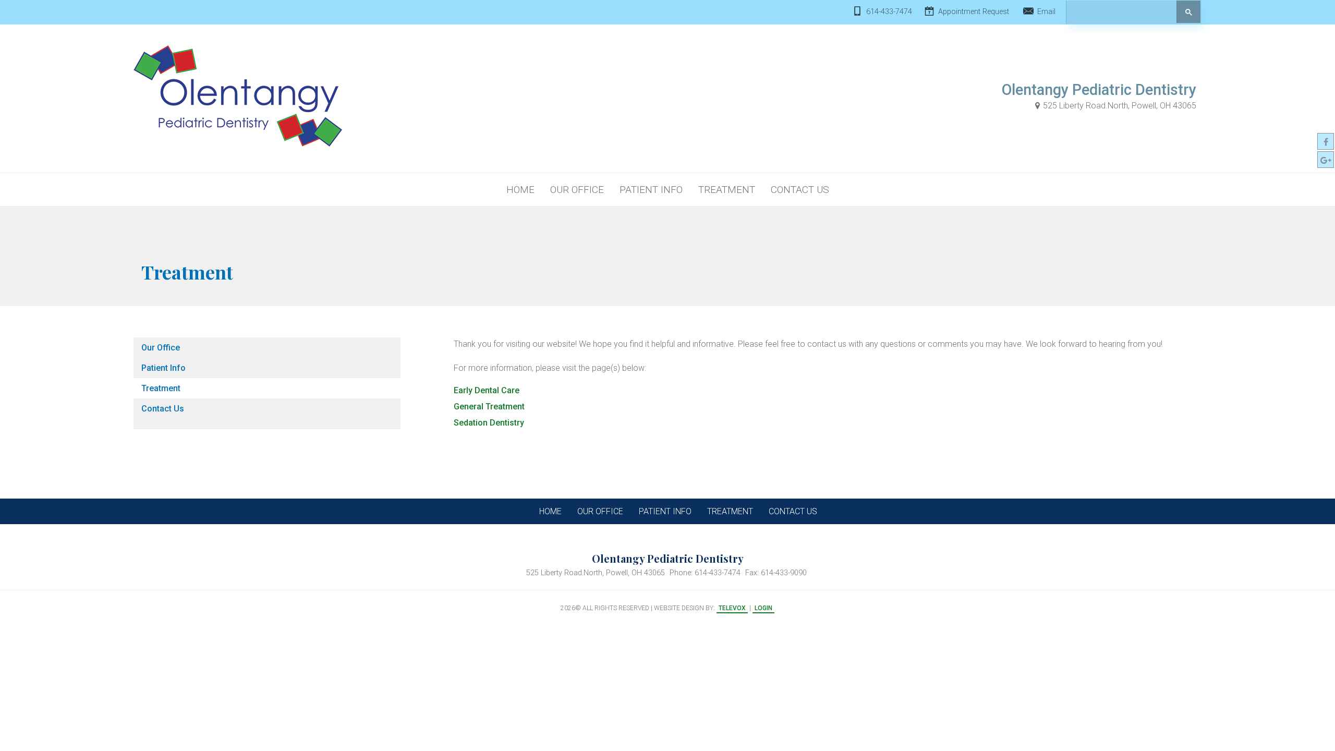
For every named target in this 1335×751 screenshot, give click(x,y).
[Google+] (1325, 159)
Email (1046, 11)
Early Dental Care (486, 390)
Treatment (160, 388)
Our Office (160, 348)
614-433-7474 (889, 11)
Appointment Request (973, 11)
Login (763, 608)
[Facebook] (1325, 141)
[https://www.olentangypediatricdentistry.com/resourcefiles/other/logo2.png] (238, 96)
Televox (732, 608)
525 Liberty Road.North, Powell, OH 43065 (1119, 106)
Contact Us (162, 409)
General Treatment (489, 406)
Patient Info (163, 368)
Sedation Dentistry (489, 423)
